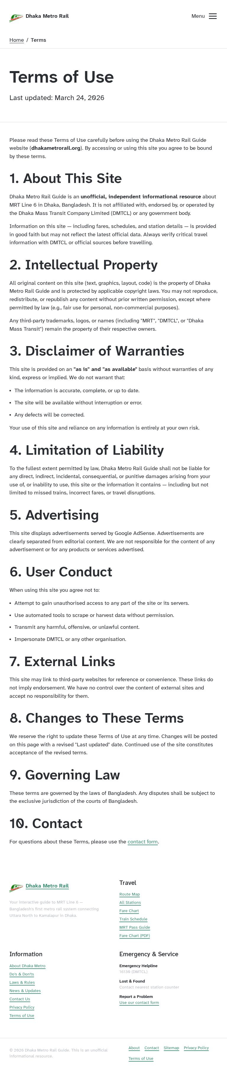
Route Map (129, 894)
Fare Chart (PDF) (134, 936)
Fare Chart (129, 911)
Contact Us (19, 999)
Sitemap (171, 1048)
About (134, 1048)
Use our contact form (139, 1003)
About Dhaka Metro (27, 966)
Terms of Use (21, 1016)
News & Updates (25, 991)
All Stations (130, 903)
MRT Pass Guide (134, 927)
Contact (152, 1048)
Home (16, 40)
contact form (143, 842)
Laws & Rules (22, 982)
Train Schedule (133, 919)
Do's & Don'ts (21, 974)
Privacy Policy (21, 1007)
